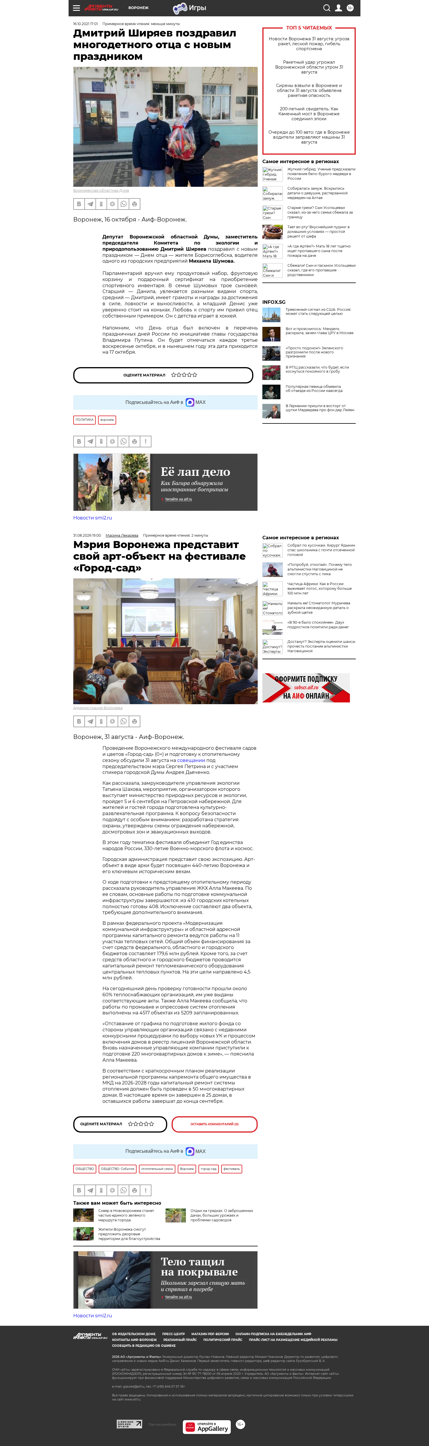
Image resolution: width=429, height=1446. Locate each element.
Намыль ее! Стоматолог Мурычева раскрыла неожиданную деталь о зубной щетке (318, 608)
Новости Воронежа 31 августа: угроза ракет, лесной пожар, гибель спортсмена (309, 43)
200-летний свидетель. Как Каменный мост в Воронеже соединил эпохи (309, 114)
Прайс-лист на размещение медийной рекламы (293, 1340)
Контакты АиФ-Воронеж (134, 1340)
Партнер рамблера (162, 1424)
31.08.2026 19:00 (87, 535)
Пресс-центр (173, 1334)
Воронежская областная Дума (101, 190)
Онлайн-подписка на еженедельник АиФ (273, 1334)
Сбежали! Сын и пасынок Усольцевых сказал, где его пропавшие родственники (321, 270)
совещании (191, 760)
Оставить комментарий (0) (215, 1124)
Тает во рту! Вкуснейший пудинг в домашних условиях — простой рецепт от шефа (318, 231)
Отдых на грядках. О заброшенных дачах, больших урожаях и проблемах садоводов (222, 1215)
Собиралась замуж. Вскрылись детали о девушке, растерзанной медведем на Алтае (317, 193)
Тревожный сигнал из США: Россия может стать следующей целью (318, 312)
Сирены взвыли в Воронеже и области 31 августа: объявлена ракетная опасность (309, 90)
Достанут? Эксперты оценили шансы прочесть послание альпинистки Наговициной (321, 646)
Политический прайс (222, 1340)
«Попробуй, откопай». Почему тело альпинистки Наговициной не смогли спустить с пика (319, 569)
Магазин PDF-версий (210, 1334)
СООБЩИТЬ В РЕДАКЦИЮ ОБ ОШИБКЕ (144, 1346)
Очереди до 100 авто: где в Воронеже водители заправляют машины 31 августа (309, 137)
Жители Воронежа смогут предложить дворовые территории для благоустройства (129, 1234)
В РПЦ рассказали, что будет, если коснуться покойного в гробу (317, 369)
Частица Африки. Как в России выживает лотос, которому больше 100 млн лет (319, 588)
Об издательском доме (134, 1334)
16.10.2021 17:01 (85, 24)
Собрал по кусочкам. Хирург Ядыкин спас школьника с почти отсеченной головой (321, 550)
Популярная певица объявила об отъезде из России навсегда (314, 389)
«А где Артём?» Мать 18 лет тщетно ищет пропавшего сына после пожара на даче (319, 251)
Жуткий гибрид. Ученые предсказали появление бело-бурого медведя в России (321, 174)
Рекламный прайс (180, 1340)
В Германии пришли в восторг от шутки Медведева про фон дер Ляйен (320, 408)
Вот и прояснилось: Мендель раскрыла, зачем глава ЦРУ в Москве (319, 331)
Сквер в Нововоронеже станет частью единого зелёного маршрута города (126, 1215)
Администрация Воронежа (98, 708)
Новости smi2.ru (92, 518)
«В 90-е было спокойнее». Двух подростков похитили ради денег (318, 624)
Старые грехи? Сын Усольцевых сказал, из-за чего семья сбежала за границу (320, 212)
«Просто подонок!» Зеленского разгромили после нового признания (314, 352)
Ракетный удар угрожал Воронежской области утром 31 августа (309, 67)
